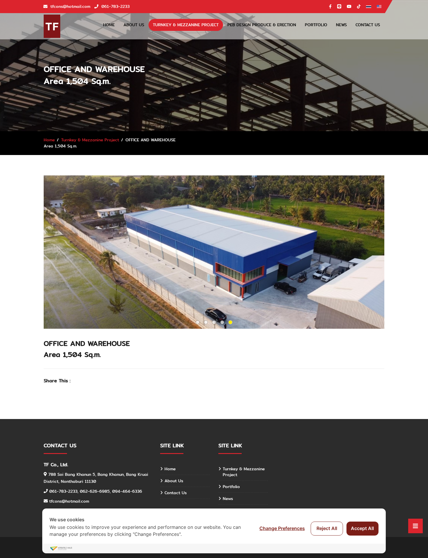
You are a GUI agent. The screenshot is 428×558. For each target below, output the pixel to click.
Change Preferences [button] (282, 528)
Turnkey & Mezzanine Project (186, 25)
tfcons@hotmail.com (69, 501)
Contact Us (368, 25)
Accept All (362, 528)
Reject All (326, 528)
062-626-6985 (95, 491)
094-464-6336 (127, 491)
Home (109, 25)
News (341, 25)
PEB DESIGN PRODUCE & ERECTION (261, 25)
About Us (133, 25)
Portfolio (316, 25)
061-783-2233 (63, 491)
